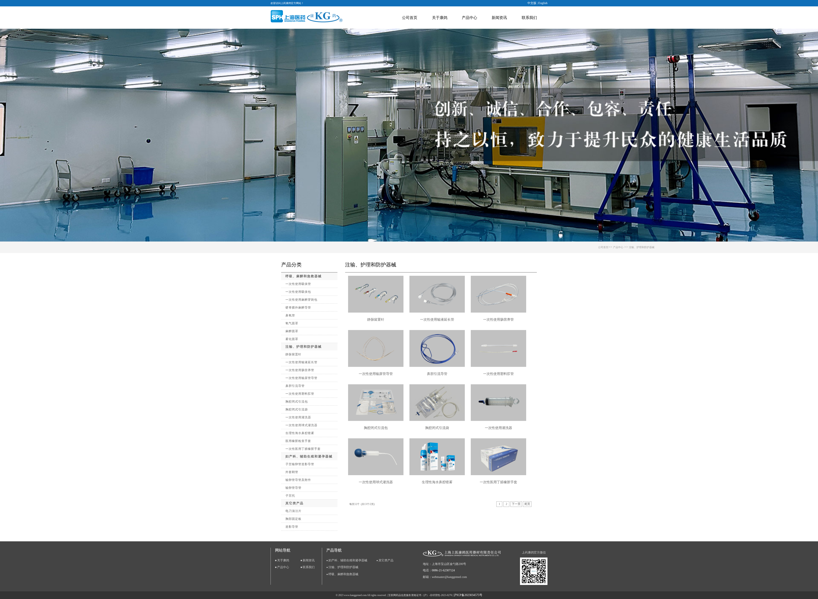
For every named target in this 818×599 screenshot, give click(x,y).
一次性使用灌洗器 (298, 417)
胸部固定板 (293, 518)
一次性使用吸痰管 (298, 284)
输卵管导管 (293, 487)
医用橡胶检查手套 (298, 441)
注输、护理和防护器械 (641, 247)
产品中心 (469, 18)
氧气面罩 (291, 323)
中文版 (532, 3)
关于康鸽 (439, 18)
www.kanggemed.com (355, 595)
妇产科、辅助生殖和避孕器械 (309, 456)
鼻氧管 (290, 315)
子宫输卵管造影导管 (299, 464)
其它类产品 (294, 503)
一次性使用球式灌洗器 (301, 425)
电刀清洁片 (293, 511)
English (542, 3)
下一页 (516, 504)
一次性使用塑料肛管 (299, 393)
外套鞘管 (291, 472)
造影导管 (291, 526)
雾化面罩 (291, 339)
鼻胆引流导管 (295, 385)
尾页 (527, 504)
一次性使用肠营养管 (299, 370)
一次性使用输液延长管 (301, 362)
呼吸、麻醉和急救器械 (303, 276)
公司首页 (409, 18)
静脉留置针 (293, 354)
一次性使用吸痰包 (298, 291)
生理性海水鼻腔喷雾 (299, 433)
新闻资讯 (499, 18)
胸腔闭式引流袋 (296, 409)
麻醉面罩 (291, 331)
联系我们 (529, 18)
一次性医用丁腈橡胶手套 (303, 448)
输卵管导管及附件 (298, 480)
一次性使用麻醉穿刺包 (301, 299)
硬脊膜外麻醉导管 (298, 307)
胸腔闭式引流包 (296, 401)
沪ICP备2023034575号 (468, 595)
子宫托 (290, 495)
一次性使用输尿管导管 (301, 378)
